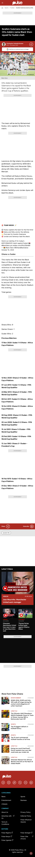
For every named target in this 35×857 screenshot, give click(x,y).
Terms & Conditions (5, 823)
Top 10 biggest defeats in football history (19, 727)
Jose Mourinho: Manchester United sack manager (14, 600)
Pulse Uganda (6, 840)
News (3, 796)
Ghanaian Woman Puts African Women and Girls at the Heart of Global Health (22, 761)
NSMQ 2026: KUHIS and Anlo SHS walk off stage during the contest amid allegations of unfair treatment (21, 703)
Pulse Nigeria (6, 833)
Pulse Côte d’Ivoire (24, 838)
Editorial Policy (26, 816)
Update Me (6, 533)
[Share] (31, 44)
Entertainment (16, 698)
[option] (10, 621)
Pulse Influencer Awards (26, 821)
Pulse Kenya (5, 836)
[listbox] (18, 621)
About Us (4, 812)
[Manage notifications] (31, 853)
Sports (6, 7)
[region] (17, 621)
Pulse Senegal (25, 833)
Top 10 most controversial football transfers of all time (20, 738)
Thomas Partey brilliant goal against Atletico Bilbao (23, 626)
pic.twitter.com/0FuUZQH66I (20, 245)
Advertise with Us (6, 817)
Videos (5, 596)
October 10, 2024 (7, 250)
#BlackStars (5, 245)
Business (24, 800)
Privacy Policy (26, 812)
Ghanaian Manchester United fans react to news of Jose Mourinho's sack (9, 627)
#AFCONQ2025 (7, 243)
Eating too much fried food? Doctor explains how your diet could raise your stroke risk (21, 750)
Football (12, 7)
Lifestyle (14, 711)
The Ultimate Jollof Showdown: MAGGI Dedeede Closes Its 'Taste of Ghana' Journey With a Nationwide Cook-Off (22, 716)
